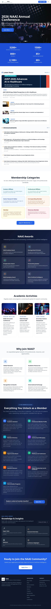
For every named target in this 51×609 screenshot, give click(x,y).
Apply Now (38, 502)
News (28, 582)
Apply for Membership (24, 223)
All (47, 127)
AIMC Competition (31, 595)
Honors (28, 589)
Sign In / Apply (42, 1)
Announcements (30, 584)
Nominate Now (8, 30)
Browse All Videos (42, 522)
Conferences (29, 599)
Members (29, 587)
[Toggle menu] (48, 2)
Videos (28, 597)
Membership (30, 593)
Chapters (29, 591)
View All (46, 72)
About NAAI (29, 580)
